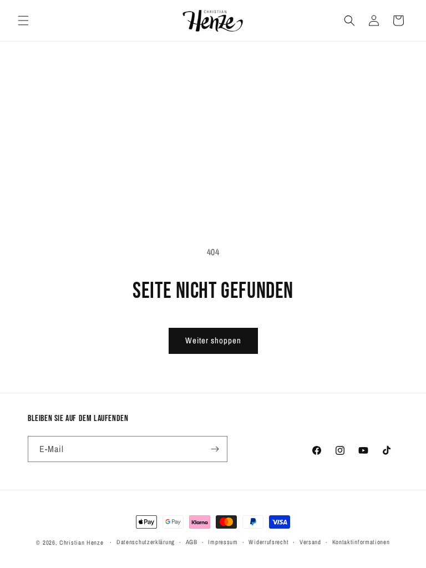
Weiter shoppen (213, 340)
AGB (191, 542)
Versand (310, 542)
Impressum (222, 542)
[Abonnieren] (214, 449)
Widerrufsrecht (268, 542)
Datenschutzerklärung (145, 542)
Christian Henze (81, 542)
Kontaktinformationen (361, 542)
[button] (23, 20)
